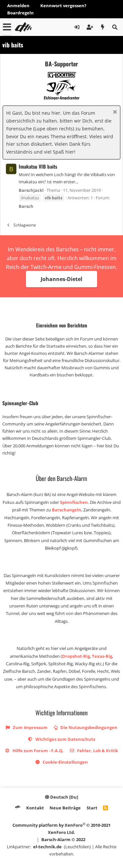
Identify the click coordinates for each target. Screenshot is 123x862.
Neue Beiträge (65, 808)
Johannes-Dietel (61, 279)
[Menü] (6, 27)
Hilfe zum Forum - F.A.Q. (37, 751)
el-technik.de (47, 847)
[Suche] (115, 27)
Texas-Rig (102, 656)
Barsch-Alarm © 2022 (63, 839)
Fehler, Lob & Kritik (97, 751)
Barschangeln (66, 510)
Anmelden (18, 5)
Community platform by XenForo (61, 828)
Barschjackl (31, 190)
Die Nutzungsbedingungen (88, 727)
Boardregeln (20, 13)
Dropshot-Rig (76, 656)
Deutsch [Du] (63, 797)
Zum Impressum (30, 727)
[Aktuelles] (103, 27)
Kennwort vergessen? (63, 5)
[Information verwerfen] (114, 112)
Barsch (26, 206)
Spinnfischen (74, 502)
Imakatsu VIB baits (38, 166)
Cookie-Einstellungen (65, 762)
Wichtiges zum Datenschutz (64, 739)
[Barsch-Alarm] (18, 808)
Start (92, 808)
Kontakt (35, 808)
